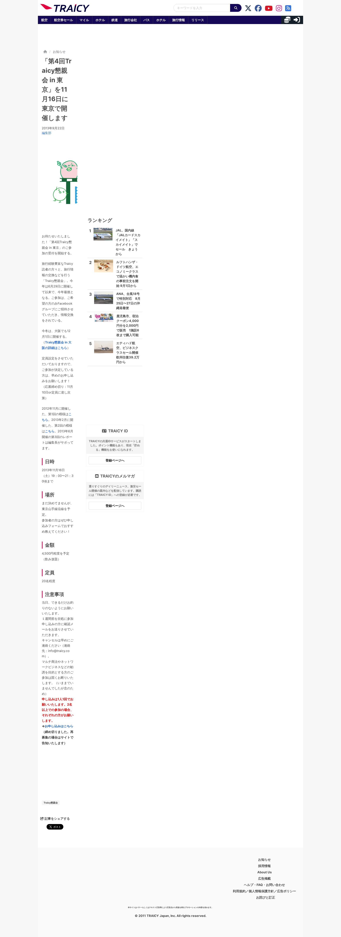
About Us (264, 872)
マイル (84, 20)
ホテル (100, 20)
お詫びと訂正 (265, 897)
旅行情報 (178, 20)
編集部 (46, 133)
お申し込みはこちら (59, 726)
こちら (49, 431)
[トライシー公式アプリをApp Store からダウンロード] (63, 880)
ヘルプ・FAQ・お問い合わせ (264, 885)
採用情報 (264, 866)
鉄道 (114, 20)
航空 (44, 20)
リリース (197, 20)
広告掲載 (264, 878)
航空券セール (63, 20)
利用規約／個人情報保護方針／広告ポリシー (264, 891)
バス (146, 20)
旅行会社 (130, 20)
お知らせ (59, 52)
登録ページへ (115, 460)
